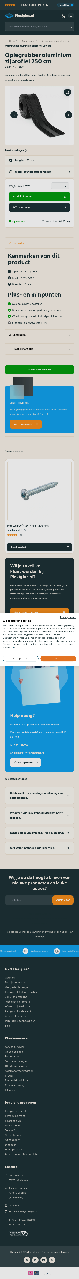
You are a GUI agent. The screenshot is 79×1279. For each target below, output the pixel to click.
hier (12, 647)
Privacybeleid (68, 617)
